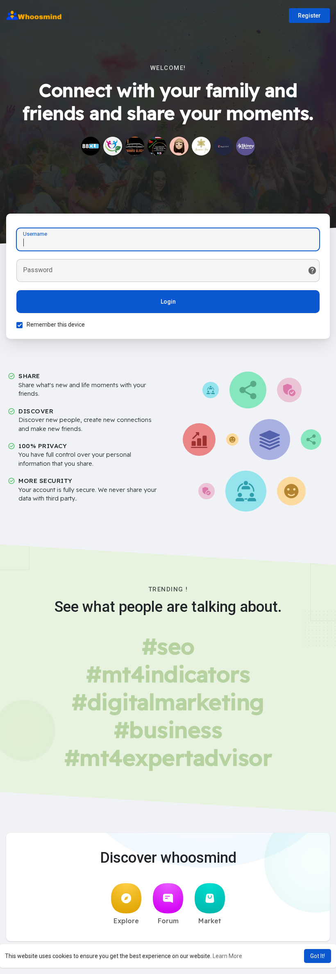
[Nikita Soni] (179, 146)
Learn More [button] (227, 956)
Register (309, 15)
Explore (126, 921)
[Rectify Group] (223, 146)
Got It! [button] (317, 956)
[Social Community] (112, 146)
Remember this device (56, 324)
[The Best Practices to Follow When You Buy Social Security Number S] (157, 146)
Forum (168, 921)
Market (209, 921)
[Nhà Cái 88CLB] (90, 146)
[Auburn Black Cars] (134, 146)
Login (168, 301)
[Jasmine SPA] (201, 146)
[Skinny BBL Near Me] (245, 146)
